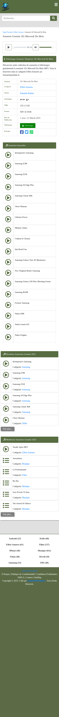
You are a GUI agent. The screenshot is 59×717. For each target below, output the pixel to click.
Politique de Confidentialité (23, 574)
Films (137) (44, 544)
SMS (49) (44, 563)
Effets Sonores (26, 87)
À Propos (5, 574)
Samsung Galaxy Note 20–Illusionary (30, 260)
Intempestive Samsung (24, 153)
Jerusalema (17, 458)
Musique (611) (44, 550)
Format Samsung (22, 303)
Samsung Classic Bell (23, 196)
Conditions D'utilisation (46, 574)
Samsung (26, 367)
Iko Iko (16, 481)
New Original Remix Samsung (27, 271)
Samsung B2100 (21, 292)
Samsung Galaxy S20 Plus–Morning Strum (33, 282)
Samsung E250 (21, 174)
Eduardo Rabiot (27, 93)
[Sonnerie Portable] (5, 7)
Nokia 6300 (19, 314)
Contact (29, 577)
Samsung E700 (21, 164)
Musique (26, 464)
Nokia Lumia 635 (22, 324)
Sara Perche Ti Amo (21, 492)
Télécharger (29, 126)
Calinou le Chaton (22, 239)
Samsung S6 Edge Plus (24, 185)
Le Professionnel (19, 470)
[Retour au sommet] (55, 713)
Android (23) (15, 538)
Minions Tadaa (21, 228)
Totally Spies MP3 (20, 447)
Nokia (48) (15, 557)
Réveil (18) (44, 557)
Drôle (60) (44, 538)
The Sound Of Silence (22, 503)
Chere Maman (21, 206)
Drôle (24, 423)
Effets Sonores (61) (14, 544)
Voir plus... (7, 429)
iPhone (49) (14, 550)
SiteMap (37, 577)
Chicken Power (21, 217)
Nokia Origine (21, 335)
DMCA (21, 577)
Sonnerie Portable (29, 571)
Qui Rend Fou (21, 249)
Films (24, 475)
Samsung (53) (15, 563)
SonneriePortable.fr (36, 581)
